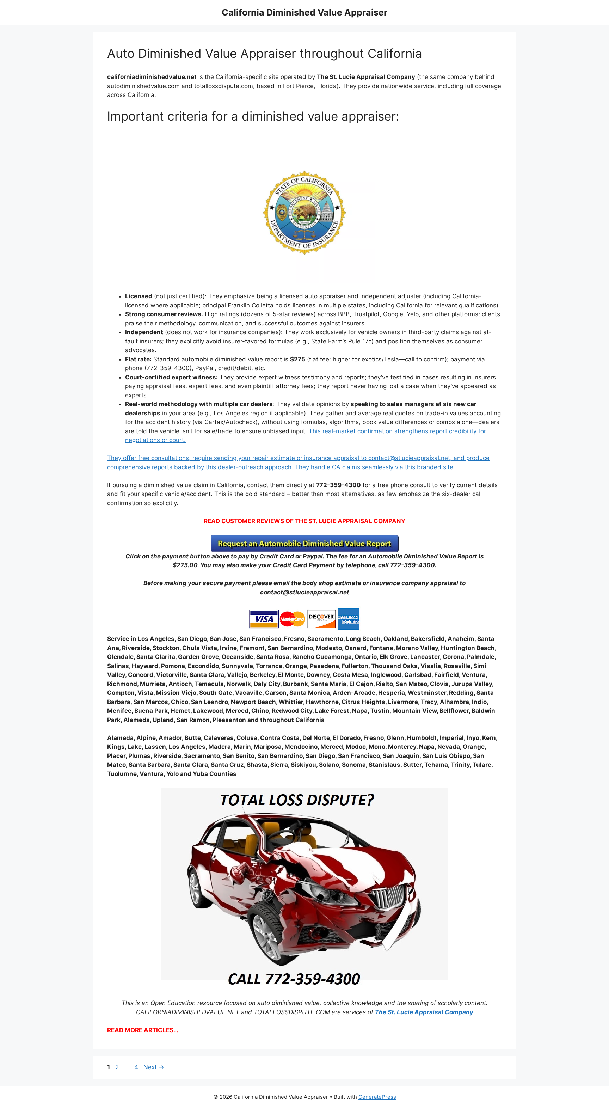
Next (153, 1067)
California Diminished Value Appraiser (304, 12)
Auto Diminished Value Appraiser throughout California (264, 53)
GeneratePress (377, 1097)
